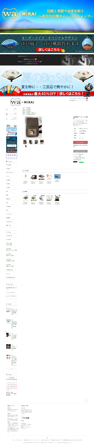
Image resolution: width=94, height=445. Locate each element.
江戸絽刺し (28, 107)
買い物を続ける (77, 159)
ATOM (80, 440)
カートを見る (83, 98)
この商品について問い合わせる (80, 151)
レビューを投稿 (77, 156)
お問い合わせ (27, 440)
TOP (24, 107)
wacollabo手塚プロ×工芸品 (27, 110)
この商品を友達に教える (79, 158)
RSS (77, 440)
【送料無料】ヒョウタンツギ (27, 181)
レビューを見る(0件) (78, 154)
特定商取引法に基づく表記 (69, 440)
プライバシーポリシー (35, 440)
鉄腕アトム (34, 113)
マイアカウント (74, 98)
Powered (58, 442)
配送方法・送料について (57, 440)
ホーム (13, 440)
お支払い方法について (46, 440)
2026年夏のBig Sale (30, 114)
